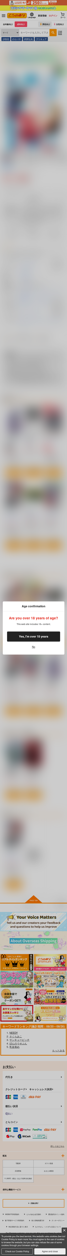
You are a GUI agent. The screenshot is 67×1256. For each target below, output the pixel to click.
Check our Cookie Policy (17, 1251)
